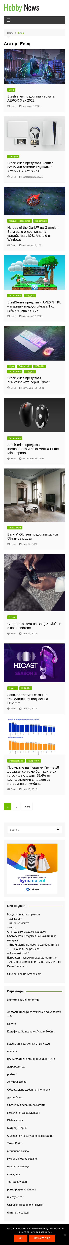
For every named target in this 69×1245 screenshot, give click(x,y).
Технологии (41, 221)
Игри (11, 90)
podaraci (12, 1074)
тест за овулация (17, 1181)
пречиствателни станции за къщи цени (31, 1059)
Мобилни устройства (19, 221)
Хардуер (13, 156)
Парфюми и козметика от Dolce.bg (28, 1043)
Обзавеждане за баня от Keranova (28, 1089)
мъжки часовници (18, 1166)
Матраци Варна (17, 1128)
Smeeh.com (34, 974)
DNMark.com (15, 1120)
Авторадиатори (16, 1081)
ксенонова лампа (18, 1151)
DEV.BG (12, 1024)
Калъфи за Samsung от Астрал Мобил (30, 1031)
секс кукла (13, 1174)
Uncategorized (16, 760)
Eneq (13, 106)
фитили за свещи (18, 1212)
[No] (64, 1234)
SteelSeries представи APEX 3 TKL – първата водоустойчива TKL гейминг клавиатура (34, 306)
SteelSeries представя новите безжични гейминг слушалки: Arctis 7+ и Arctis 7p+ (30, 167)
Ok (20, 1238)
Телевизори (15, 527)
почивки (12, 1051)
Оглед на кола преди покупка (25, 1204)
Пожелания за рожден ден (23, 1112)
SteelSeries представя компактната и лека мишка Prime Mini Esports (33, 449)
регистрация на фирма (21, 1189)
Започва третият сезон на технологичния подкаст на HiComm (27, 699)
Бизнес (12, 688)
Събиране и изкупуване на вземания (30, 1135)
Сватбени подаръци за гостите (26, 1105)
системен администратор (23, 999)
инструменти (15, 1197)
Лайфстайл (24, 366)
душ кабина (14, 1097)
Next (27, 806)
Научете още (42, 1238)
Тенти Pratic (14, 1143)
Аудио (12, 617)
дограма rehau (16, 1066)
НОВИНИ (39, 366)
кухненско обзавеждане (22, 1158)
